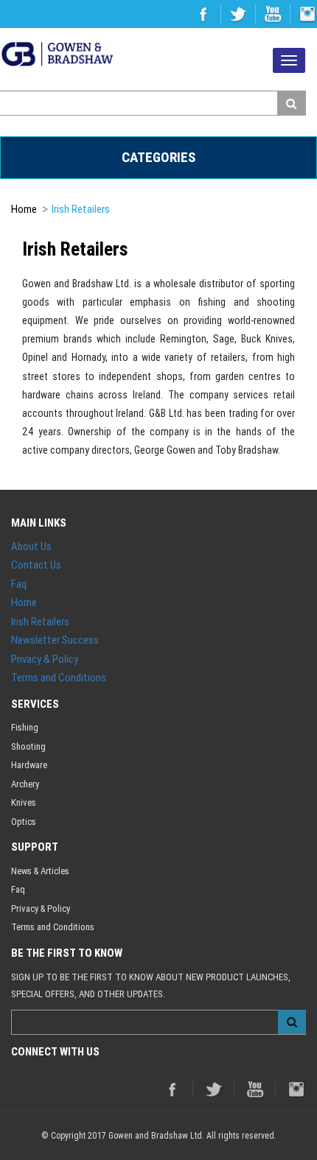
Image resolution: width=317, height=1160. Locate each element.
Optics (23, 821)
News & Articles (40, 871)
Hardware (29, 765)
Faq (19, 584)
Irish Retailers (81, 209)
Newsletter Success (55, 640)
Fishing (24, 727)
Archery (25, 784)
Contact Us (36, 565)
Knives (23, 802)
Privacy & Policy (44, 659)
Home (24, 209)
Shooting (28, 746)
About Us (31, 546)
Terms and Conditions (58, 677)
